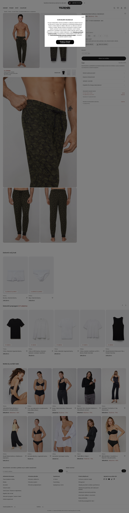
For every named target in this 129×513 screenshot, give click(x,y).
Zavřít (83, 17)
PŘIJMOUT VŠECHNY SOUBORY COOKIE (65, 42)
